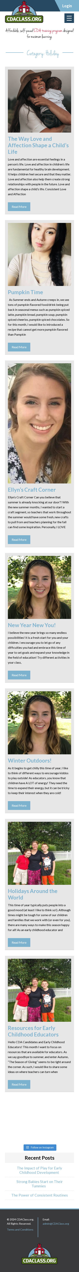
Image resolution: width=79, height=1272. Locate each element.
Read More (19, 206)
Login (67, 5)
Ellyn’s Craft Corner (32, 489)
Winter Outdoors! (30, 760)
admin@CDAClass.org (56, 1223)
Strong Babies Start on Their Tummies (39, 1183)
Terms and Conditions (20, 1229)
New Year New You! (32, 625)
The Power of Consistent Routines (39, 1195)
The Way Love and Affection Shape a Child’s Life (38, 145)
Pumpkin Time (25, 292)
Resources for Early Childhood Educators (33, 1031)
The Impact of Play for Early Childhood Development (39, 1170)
